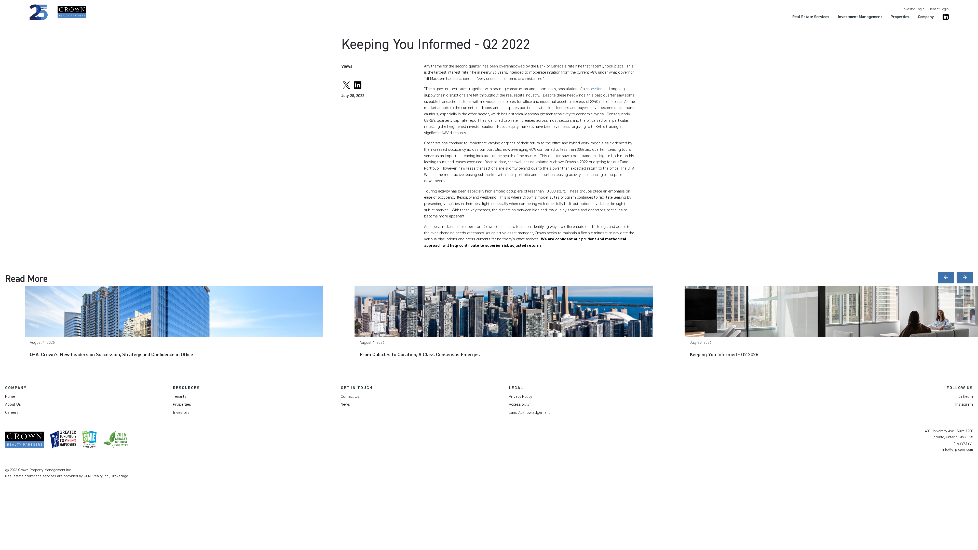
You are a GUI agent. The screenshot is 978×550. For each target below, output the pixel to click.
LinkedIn (965, 396)
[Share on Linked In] (357, 84)
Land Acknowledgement (529, 412)
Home (10, 396)
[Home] (57, 12)
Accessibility (519, 404)
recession (594, 88)
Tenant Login (939, 9)
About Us (13, 404)
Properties (182, 404)
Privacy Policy (520, 396)
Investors (181, 412)
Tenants (179, 396)
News (345, 404)
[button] (946, 277)
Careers (12, 412)
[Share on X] (346, 84)
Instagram (964, 404)
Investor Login (914, 9)
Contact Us (350, 396)
